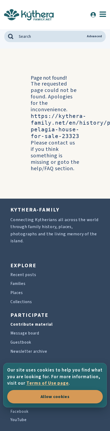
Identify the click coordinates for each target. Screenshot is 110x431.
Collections (21, 302)
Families (18, 284)
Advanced (94, 36)
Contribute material (31, 324)
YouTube (18, 420)
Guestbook (20, 342)
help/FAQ (42, 168)
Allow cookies (55, 397)
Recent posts (23, 275)
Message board (24, 333)
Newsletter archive (28, 351)
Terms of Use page (47, 383)
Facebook (19, 411)
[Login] (93, 14)
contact (58, 143)
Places (16, 293)
